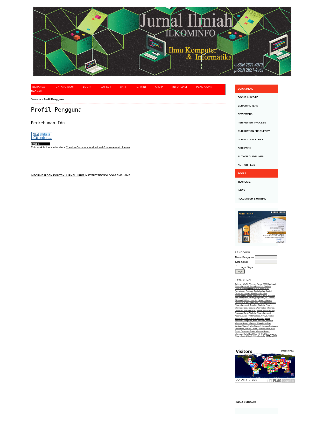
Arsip (159, 87)
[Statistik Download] (235, 389)
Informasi (179, 87)
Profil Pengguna (54, 99)
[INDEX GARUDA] (38, 158)
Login (87, 87)
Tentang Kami (64, 87)
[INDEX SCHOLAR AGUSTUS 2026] (256, 411)
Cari (123, 87)
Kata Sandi (241, 261)
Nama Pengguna (244, 257)
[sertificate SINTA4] (256, 227)
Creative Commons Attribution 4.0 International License (98, 147)
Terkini (140, 87)
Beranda (38, 87)
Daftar (106, 87)
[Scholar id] (32, 158)
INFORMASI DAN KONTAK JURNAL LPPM (58, 175)
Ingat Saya (247, 267)
